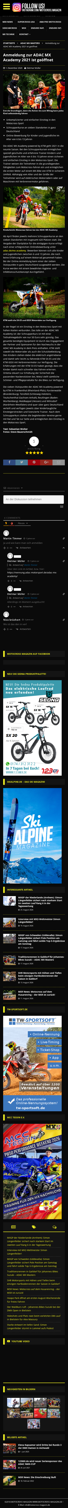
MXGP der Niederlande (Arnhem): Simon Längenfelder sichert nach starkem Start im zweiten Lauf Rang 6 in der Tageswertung (40, 902)
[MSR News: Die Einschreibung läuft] (9, 1480)
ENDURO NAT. (37, 28)
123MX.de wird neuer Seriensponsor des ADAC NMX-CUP (40, 1463)
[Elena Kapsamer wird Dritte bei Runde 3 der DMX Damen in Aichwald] (9, 1448)
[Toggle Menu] (6, 6)
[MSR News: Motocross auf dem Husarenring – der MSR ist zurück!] (9, 995)
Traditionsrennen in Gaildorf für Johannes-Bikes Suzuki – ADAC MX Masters (41, 958)
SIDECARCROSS (10, 28)
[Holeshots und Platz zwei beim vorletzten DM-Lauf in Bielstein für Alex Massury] (33, 1424)
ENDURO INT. (55, 28)
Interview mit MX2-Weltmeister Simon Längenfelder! (39, 920)
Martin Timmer (30, 565)
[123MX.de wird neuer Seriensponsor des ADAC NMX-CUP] (9, 1464)
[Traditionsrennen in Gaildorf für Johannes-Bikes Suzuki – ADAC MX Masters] (9, 960)
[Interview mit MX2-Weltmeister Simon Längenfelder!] (9, 922)
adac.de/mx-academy (14, 250)
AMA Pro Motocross (50, 22)
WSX (24, 28)
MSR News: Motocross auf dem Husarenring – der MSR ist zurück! (36, 993)
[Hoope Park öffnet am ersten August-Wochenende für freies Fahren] (40, 1413)
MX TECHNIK (8, 34)
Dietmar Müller (34, 68)
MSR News (8, 22)
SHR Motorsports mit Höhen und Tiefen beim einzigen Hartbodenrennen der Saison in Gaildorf (40, 975)
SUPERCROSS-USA (26, 22)
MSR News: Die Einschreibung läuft (37, 1477)
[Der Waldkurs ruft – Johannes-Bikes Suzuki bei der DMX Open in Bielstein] (53, 1413)
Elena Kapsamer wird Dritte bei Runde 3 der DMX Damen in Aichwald (40, 1446)
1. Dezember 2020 (14, 68)
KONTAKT (23, 34)
